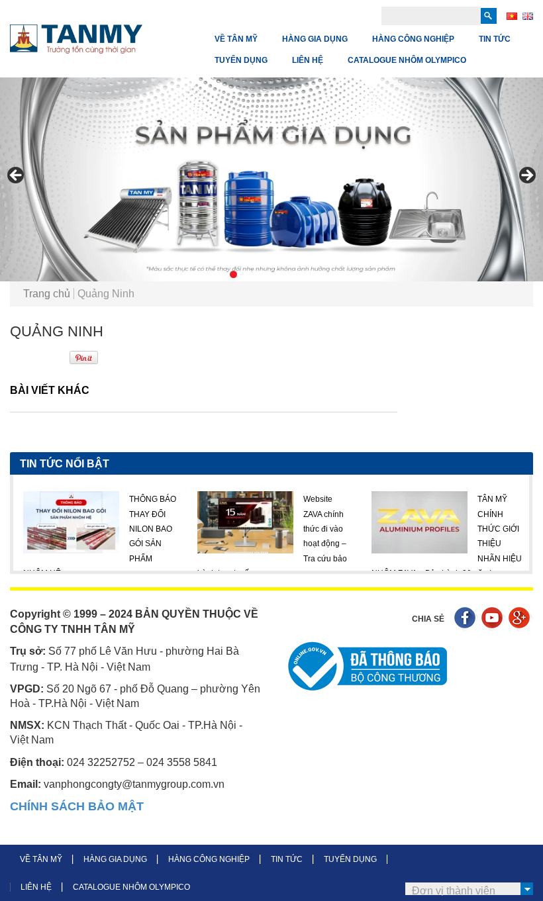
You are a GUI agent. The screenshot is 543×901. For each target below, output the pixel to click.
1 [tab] (203, 274)
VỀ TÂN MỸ (236, 39)
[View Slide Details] (271, 179)
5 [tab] (264, 274)
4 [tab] (248, 274)
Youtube (493, 619)
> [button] (526, 176)
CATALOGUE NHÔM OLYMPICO (407, 60)
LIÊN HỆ (307, 60)
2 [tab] (218, 274)
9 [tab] (324, 274)
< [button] (16, 176)
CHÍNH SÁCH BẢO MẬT (77, 806)
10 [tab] (340, 274)
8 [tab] (309, 274)
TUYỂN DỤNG (241, 60)
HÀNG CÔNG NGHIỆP (413, 39)
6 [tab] (279, 274)
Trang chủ (46, 293)
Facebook (466, 619)
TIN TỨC (495, 39)
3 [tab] (233, 274)
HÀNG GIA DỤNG (315, 39)
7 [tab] (294, 274)
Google (521, 619)
